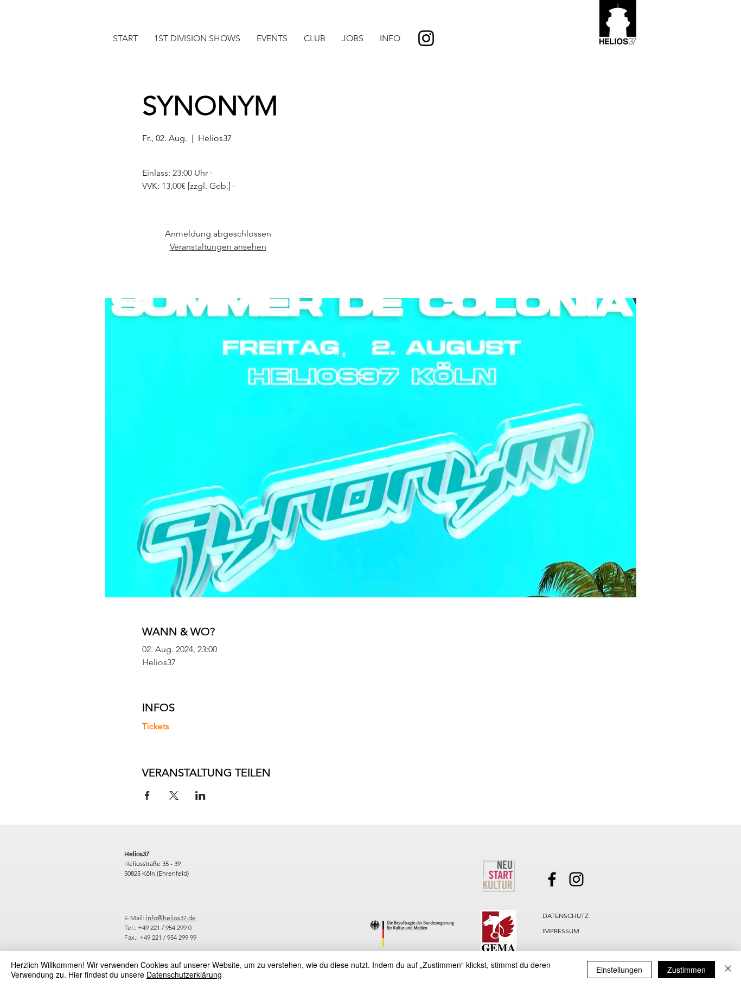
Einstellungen (619, 969)
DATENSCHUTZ (565, 915)
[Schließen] (727, 969)
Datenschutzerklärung (184, 974)
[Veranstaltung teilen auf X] (174, 795)
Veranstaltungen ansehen (218, 246)
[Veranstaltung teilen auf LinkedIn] (200, 795)
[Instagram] (426, 38)
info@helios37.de (171, 918)
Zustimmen (686, 969)
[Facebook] (551, 879)
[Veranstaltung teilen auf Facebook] (147, 795)
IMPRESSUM (560, 931)
